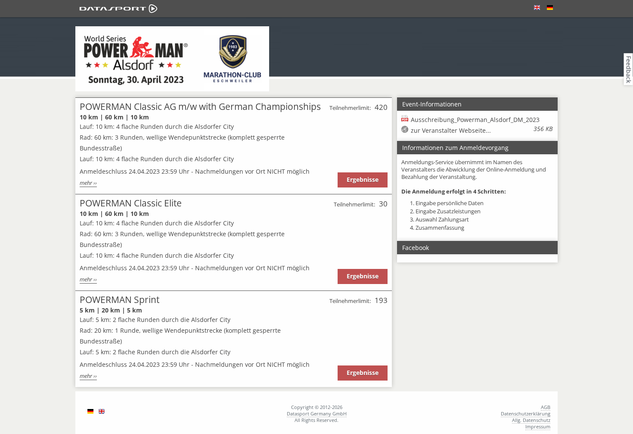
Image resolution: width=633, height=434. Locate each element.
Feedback (629, 69)
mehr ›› (88, 183)
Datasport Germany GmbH (317, 413)
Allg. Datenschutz (531, 420)
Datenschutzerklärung (525, 413)
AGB (545, 407)
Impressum (537, 426)
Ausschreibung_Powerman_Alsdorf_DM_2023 (481, 120)
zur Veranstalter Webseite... (451, 130)
